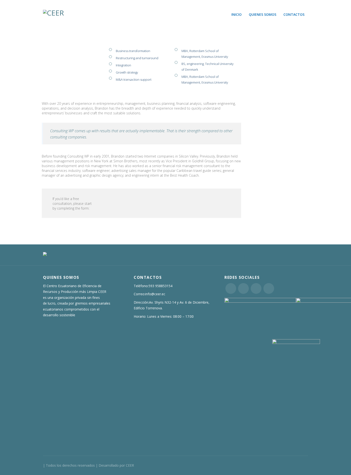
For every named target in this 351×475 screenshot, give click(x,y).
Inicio (236, 14)
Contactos (293, 14)
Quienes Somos (262, 14)
